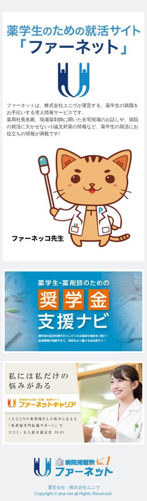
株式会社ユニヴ (84, 487)
